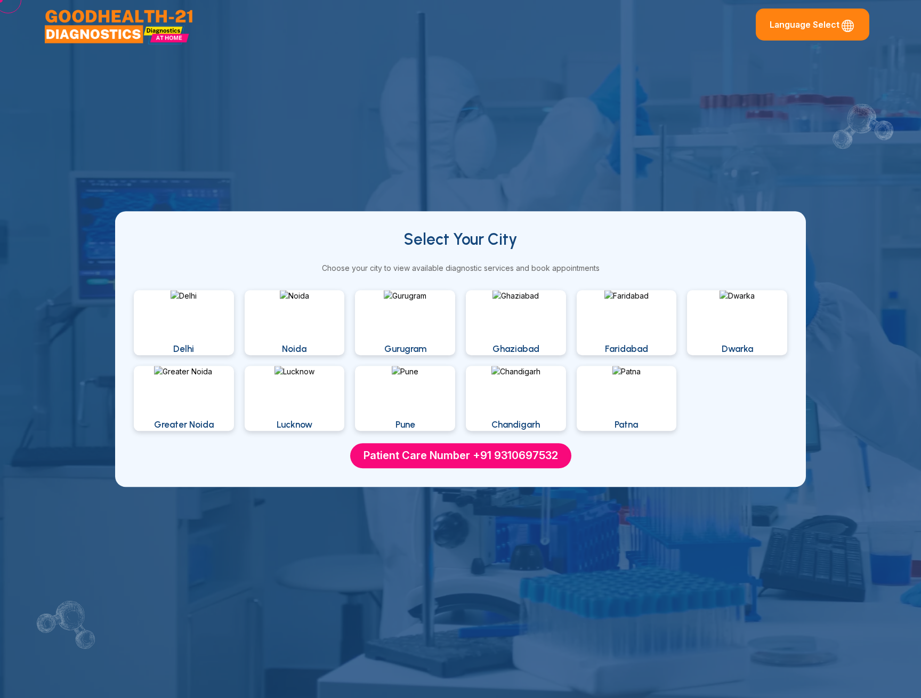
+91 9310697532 (515, 455)
